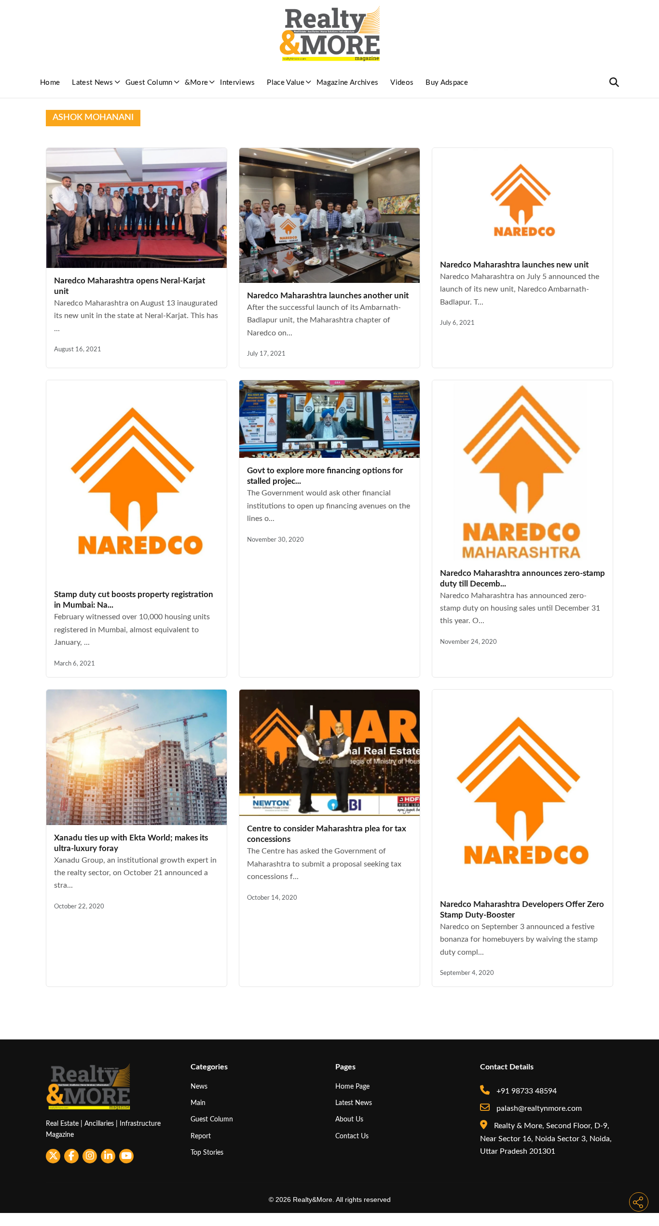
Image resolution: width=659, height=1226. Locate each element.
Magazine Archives (347, 82)
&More (196, 82)
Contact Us (352, 1136)
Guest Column (149, 82)
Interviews (237, 82)
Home (50, 82)
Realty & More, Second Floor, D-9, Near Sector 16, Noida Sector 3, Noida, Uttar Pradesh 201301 (546, 1138)
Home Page (352, 1086)
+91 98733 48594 (525, 1091)
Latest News (92, 82)
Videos (401, 82)
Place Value (285, 82)
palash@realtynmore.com (538, 1108)
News (199, 1086)
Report (201, 1136)
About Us (349, 1119)
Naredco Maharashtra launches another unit (328, 296)
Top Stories (207, 1152)
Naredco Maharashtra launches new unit (514, 265)
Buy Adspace (447, 82)
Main (198, 1102)
